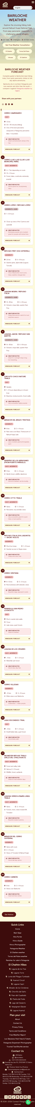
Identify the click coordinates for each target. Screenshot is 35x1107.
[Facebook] (17, 1097)
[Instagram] (6, 1097)
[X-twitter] (29, 1097)
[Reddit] (10, 1097)
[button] (33, 2)
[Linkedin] (25, 1097)
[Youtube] (21, 1097)
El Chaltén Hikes (18, 964)
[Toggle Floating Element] (28, 1102)
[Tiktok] (13, 1097)
